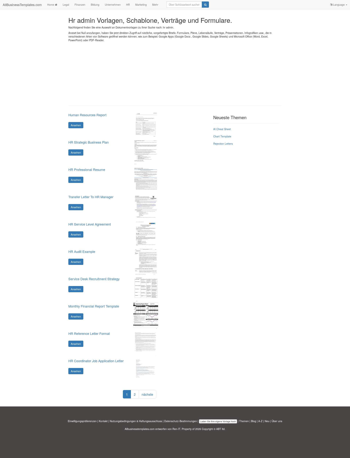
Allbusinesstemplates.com (140, 429)
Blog (253, 421)
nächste (147, 394)
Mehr (155, 4)
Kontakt (103, 421)
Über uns (277, 421)
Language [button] (338, 4)
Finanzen (80, 4)
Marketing (141, 4)
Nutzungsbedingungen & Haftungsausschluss (136, 421)
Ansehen (76, 125)
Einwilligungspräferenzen (82, 421)
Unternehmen (113, 4)
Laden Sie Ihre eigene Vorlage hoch (218, 421)
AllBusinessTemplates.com (22, 4)
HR (128, 4)
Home (51, 4)
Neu (267, 421)
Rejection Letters (223, 143)
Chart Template (222, 136)
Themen (244, 421)
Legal (66, 4)
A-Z (260, 421)
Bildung (95, 4)
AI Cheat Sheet (222, 129)
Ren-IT (176, 429)
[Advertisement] (175, 76)
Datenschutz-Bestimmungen (180, 421)
